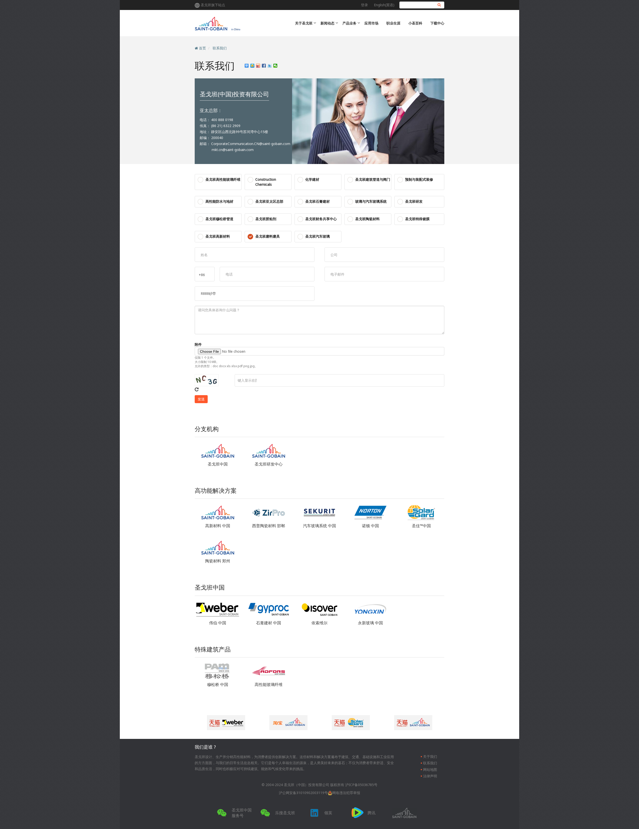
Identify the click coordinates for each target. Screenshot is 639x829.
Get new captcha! (197, 389)
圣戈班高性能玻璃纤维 (222, 179)
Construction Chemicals (265, 182)
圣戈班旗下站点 (213, 4)
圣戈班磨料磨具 (267, 236)
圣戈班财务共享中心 (321, 218)
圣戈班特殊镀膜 (417, 218)
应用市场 (371, 23)
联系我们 (220, 48)
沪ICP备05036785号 (361, 784)
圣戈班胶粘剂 (265, 218)
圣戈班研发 (414, 201)
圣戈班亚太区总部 (269, 201)
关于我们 (430, 756)
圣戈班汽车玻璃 (317, 236)
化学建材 (312, 179)
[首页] (238, 23)
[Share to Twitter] (270, 66)
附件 (198, 344)
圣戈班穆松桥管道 (219, 218)
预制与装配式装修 (419, 179)
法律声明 (430, 776)
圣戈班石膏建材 (317, 201)
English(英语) (384, 4)
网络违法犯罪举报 (346, 792)
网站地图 (430, 769)
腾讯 (371, 813)
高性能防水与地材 (219, 201)
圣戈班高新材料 (217, 236)
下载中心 (437, 23)
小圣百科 (415, 23)
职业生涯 (393, 23)
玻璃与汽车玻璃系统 (371, 201)
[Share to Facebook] (264, 66)
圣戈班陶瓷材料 (367, 218)
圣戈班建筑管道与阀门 (372, 179)
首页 (202, 48)
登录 (364, 4)
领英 (328, 813)
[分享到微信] (275, 66)
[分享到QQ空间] (252, 66)
